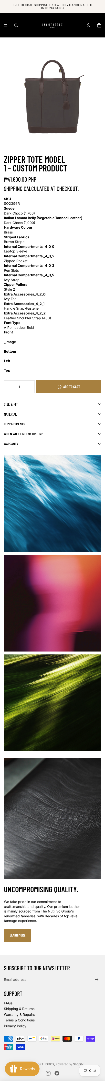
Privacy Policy (15, 1026)
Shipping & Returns (19, 1009)
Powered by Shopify (70, 1064)
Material (10, 414)
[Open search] (16, 25)
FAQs (8, 1003)
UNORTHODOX (43, 1064)
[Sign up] (97, 979)
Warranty (11, 443)
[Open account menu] (88, 25)
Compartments (14, 423)
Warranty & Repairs (19, 1014)
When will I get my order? (23, 433)
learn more (17, 935)
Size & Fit (11, 404)
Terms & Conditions (19, 1020)
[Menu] (5, 25)
